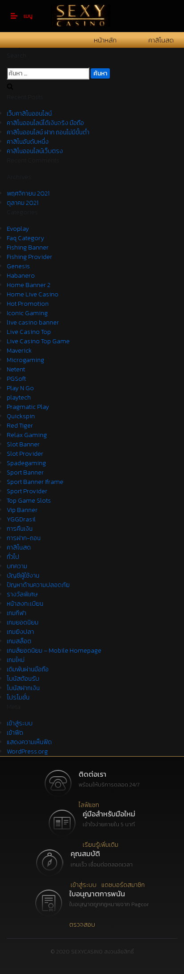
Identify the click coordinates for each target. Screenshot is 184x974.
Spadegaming (26, 463)
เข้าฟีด (15, 732)
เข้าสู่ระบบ (20, 723)
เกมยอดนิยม (22, 622)
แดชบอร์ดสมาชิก (123, 885)
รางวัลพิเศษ (22, 594)
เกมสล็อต (19, 641)
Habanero (21, 275)
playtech (19, 397)
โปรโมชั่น (18, 697)
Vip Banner (22, 510)
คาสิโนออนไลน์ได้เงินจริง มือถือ (45, 123)
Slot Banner (23, 444)
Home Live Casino (33, 294)
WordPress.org (27, 751)
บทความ (17, 566)
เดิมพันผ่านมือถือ (28, 669)
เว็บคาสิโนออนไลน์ (29, 113)
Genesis (18, 266)
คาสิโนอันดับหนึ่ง (28, 141)
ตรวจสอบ (82, 924)
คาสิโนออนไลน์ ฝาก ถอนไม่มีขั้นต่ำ (48, 132)
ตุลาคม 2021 (22, 203)
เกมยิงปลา (20, 632)
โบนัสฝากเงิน (23, 688)
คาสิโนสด (161, 40)
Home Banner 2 (28, 285)
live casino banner (33, 322)
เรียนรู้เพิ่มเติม (100, 844)
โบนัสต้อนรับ (23, 678)
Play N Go (20, 388)
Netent (16, 369)
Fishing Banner (28, 247)
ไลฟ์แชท (89, 805)
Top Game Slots (29, 500)
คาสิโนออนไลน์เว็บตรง (35, 151)
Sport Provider (27, 491)
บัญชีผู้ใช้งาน (23, 575)
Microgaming (25, 360)
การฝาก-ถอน (24, 538)
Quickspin (21, 416)
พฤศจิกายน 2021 (28, 193)
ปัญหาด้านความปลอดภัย (38, 585)
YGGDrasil (21, 519)
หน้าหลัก (105, 40)
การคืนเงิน (20, 528)
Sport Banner (25, 472)
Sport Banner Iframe (35, 482)
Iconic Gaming (27, 313)
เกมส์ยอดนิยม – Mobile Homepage (54, 650)
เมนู (28, 16)
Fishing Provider (29, 257)
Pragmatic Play (28, 407)
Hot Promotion (28, 303)
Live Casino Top (29, 332)
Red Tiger (20, 425)
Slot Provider (25, 453)
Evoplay (18, 228)
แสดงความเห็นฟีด (29, 742)
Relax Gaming (27, 435)
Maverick (19, 350)
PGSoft (16, 378)
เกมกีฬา (16, 613)
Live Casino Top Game (38, 341)
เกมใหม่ (16, 660)
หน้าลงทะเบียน (25, 603)
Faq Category (25, 238)
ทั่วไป (13, 557)
